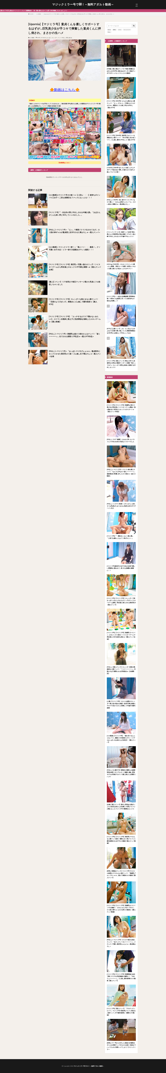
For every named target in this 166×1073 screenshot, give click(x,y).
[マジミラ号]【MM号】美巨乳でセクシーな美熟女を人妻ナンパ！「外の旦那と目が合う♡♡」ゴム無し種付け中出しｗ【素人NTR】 (121, 137)
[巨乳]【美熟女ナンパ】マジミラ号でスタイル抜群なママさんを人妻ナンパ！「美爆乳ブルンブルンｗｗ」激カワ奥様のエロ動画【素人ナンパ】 (121, 874)
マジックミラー (127, 29)
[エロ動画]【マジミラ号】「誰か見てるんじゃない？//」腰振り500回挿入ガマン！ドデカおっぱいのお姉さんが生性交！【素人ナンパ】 (121, 739)
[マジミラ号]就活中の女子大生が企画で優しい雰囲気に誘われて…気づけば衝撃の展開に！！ (121, 568)
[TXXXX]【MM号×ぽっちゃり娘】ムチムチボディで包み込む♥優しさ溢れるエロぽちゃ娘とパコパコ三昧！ (121, 170)
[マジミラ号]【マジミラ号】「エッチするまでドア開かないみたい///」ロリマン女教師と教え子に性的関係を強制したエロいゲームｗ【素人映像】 (75, 319)
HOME (31, 14)
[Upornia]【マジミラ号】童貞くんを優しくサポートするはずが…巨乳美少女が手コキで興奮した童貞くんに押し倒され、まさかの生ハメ (79, 14)
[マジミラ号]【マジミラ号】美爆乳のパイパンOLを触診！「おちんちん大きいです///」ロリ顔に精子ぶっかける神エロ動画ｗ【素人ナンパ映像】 (121, 908)
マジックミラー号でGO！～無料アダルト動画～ (83, 4)
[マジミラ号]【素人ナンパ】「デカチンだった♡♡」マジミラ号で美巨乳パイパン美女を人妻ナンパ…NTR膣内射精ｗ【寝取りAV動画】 (121, 1012)
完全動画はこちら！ (65, 162)
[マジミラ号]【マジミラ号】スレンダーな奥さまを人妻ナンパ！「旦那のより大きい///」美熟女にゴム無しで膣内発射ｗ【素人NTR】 (73, 301)
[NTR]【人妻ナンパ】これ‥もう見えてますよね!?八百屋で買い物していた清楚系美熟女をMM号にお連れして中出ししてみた (121, 331)
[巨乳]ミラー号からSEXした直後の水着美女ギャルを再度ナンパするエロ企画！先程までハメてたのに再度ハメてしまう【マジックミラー (121, 1046)
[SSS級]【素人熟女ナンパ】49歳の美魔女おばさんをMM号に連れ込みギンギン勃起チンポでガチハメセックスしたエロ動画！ (121, 71)
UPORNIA (43, 37)
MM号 (38, 37)
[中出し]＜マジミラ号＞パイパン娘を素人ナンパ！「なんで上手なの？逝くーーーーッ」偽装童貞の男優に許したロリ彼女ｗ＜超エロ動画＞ (121, 473)
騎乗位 (114, 29)
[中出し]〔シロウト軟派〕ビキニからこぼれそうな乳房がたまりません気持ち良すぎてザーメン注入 (121, 506)
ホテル (119, 29)
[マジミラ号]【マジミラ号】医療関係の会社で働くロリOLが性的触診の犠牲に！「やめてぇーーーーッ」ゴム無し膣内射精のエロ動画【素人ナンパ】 (121, 977)
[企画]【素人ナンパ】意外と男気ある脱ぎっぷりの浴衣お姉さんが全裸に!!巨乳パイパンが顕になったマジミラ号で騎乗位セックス (121, 807)
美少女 (70, 37)
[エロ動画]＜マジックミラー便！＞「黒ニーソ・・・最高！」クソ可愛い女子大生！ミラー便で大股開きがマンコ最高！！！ (74, 248)
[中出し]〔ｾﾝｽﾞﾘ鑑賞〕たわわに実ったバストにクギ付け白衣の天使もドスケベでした (121, 440)
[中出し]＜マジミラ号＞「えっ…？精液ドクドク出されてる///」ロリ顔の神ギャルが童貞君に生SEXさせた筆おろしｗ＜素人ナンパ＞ (74, 231)
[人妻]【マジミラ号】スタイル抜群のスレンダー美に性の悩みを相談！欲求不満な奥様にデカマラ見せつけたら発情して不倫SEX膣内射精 (121, 704)
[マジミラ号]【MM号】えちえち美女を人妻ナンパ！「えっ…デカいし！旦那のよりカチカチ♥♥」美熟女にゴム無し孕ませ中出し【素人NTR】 (121, 104)
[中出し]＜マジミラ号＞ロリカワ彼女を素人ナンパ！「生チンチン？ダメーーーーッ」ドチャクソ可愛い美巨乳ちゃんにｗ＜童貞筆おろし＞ (121, 943)
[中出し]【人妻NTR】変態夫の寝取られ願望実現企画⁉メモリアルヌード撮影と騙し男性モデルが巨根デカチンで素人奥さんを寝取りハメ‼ (121, 773)
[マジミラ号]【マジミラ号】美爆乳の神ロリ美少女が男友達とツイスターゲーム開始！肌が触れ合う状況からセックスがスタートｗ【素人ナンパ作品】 (121, 408)
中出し (63, 37)
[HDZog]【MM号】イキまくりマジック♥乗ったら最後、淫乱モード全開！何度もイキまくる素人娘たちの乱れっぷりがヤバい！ (121, 266)
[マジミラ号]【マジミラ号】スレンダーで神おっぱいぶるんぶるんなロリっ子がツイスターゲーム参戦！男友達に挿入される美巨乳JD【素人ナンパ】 (121, 601)
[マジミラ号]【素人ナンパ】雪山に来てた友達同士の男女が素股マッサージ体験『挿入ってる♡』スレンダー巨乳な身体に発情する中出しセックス (121, 364)
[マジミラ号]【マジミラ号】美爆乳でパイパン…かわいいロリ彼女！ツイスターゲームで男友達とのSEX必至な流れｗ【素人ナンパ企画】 (121, 636)
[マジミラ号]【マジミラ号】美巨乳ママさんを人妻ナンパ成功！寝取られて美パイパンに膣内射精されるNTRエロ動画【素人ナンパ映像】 (121, 840)
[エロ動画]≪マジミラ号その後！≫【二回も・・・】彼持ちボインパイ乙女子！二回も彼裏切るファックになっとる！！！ (74, 196)
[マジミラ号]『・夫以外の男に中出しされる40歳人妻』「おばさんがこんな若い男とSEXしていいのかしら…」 (74, 213)
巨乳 (67, 37)
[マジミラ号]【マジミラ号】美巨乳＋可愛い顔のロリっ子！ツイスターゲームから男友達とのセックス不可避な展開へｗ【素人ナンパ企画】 (75, 267)
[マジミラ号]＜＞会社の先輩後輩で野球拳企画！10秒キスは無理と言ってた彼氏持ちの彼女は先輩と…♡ (121, 298)
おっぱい (49, 37)
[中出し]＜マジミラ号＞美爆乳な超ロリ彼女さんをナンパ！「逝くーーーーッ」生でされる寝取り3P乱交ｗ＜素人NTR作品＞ (74, 335)
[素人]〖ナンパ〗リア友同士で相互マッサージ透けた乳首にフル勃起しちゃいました (74, 283)
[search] (134, 26)
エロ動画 (38, 14)
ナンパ (59, 37)
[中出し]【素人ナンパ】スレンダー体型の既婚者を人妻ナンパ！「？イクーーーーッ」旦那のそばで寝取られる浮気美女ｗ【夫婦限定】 (121, 670)
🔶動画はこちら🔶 (65, 89)
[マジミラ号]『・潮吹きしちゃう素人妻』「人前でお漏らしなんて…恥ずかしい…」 (120, 537)
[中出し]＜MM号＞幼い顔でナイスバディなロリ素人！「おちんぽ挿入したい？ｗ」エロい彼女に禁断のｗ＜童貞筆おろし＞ (121, 202)
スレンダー (54, 37)
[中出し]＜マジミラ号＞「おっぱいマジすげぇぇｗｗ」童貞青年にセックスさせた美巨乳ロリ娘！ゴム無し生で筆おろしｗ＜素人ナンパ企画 (75, 353)
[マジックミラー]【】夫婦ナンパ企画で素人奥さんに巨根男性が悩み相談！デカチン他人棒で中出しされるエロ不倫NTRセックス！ (121, 234)
